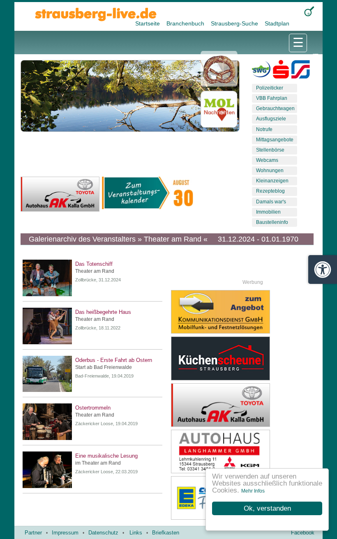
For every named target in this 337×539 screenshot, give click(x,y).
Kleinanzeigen (272, 181)
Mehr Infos (253, 491)
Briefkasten (165, 533)
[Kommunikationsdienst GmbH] (247, 312)
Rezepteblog (270, 191)
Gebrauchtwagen (275, 108)
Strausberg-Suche (235, 23)
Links (135, 533)
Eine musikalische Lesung (106, 455)
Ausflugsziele (271, 119)
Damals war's (271, 202)
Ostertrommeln (93, 407)
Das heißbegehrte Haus (103, 312)
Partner (33, 533)
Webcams (267, 160)
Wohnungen (270, 170)
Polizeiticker (269, 88)
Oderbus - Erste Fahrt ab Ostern (113, 360)
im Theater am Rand (98, 463)
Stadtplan (277, 23)
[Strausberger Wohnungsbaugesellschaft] (261, 71)
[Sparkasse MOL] (281, 71)
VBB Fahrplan (271, 98)
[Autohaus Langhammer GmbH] (247, 451)
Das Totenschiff (94, 264)
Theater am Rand (94, 271)
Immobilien (268, 212)
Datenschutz (103, 533)
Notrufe (264, 129)
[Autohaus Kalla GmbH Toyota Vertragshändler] (247, 405)
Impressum (65, 533)
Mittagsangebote (274, 140)
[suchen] (309, 11)
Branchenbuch (186, 23)
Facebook (302, 533)
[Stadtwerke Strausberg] (300, 71)
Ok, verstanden (267, 508)
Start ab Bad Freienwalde (103, 367)
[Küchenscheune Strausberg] (247, 358)
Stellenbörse (270, 150)
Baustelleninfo (272, 222)
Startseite (148, 23)
